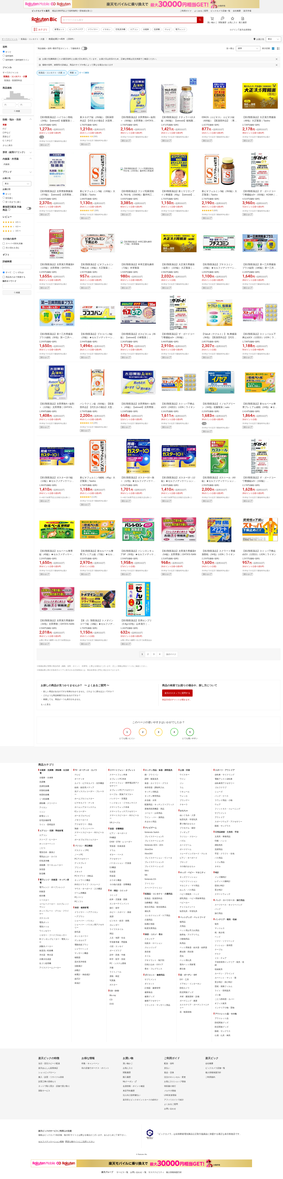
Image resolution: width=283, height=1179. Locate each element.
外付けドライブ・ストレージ (87, 884)
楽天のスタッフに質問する (177, 693)
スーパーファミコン (153, 888)
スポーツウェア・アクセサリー (228, 821)
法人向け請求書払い (132, 1095)
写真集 (112, 980)
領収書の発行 (170, 1086)
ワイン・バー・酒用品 (154, 817)
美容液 (148, 952)
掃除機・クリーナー (48, 803)
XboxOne (149, 849)
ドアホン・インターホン (190, 984)
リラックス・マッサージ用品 (157, 1005)
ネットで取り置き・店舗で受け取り (54, 1086)
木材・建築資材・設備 (189, 996)
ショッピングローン (47, 1072)
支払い (167, 1068)
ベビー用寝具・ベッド (189, 894)
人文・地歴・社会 (117, 938)
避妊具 (148, 911)
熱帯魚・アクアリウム (189, 935)
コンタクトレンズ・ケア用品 (157, 915)
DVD (112, 1004)
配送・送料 (169, 1063)
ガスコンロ (44, 918)
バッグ (218, 909)
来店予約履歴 (129, 1091)
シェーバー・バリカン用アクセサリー (89, 926)
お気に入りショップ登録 (175, 1081)
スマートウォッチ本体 (119, 807)
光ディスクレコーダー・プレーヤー (89, 793)
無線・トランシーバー (84, 828)
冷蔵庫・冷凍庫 (46, 777)
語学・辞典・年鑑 (117, 955)
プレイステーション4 (154, 841)
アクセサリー (115, 859)
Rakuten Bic (44, 19)
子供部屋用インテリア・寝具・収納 (229, 963)
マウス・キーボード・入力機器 (88, 889)
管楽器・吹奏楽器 (117, 846)
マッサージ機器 (81, 953)
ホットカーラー (81, 936)
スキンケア (149, 939)
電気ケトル (44, 926)
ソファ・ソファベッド (224, 941)
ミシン (42, 812)
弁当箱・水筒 (150, 800)
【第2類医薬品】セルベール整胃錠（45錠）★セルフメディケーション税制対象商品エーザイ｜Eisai (56, 554)
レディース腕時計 (222, 881)
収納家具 (219, 969)
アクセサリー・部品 (83, 824)
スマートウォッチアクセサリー (123, 811)
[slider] (2, 99)
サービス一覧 (122, 1172)
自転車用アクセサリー (224, 783)
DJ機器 (113, 867)
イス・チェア (220, 958)
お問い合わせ (170, 1109)
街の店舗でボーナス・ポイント (95, 1068)
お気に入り (128, 1068)
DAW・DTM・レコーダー (121, 842)
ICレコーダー (80, 811)
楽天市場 (247, 11)
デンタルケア (80, 940)
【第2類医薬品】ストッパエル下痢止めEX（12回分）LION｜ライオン (259, 337)
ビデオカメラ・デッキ (84, 803)
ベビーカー (184, 903)
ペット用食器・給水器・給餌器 (193, 947)
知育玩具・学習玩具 (188, 819)
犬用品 (183, 926)
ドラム (112, 850)
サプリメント (150, 979)
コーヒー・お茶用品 (153, 813)
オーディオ (79, 779)
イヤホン (107, 29)
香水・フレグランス (153, 969)
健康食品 (148, 992)
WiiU (147, 871)
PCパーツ (79, 897)
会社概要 (237, 11)
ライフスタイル (116, 929)
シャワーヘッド (81, 949)
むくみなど (7, 140)
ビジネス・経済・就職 (119, 921)
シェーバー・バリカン (84, 921)
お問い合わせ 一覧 (138, 1172)
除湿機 (42, 873)
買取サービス (44, 1091)
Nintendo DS (150, 879)
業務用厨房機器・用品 (154, 809)
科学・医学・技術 (117, 959)
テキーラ (184, 804)
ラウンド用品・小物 (223, 800)
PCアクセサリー (82, 859)
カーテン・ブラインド (224, 973)
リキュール (184, 792)
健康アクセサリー (152, 1001)
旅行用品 (219, 913)
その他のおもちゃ (187, 866)
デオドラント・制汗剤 (154, 960)
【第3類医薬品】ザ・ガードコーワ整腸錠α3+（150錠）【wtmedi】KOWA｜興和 (259, 481)
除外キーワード (9, 281)
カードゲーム (185, 845)
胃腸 (5, 125)
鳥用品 (183, 943)
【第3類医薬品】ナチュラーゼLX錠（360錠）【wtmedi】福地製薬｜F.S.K (178, 120)
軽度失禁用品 (150, 928)
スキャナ (78, 872)
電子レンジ (180, 29)
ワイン (183, 779)
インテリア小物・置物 (224, 1008)
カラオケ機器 (115, 880)
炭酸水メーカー (46, 946)
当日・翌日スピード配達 (49, 1063)
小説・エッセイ (116, 946)
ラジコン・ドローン (188, 836)
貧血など (6, 136)
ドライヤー (93, 29)
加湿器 (42, 869)
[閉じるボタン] (277, 59)
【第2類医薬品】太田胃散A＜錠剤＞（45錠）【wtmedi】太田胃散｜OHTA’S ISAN (138, 407)
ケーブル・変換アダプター (121, 794)
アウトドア (220, 817)
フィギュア (184, 832)
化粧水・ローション (153, 943)
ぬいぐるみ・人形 (187, 815)
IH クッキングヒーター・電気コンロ (54, 940)
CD (111, 999)
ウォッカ (184, 796)
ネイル (148, 956)
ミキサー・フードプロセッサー (53, 935)
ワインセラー (45, 931)
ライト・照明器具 (47, 824)
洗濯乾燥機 (44, 786)
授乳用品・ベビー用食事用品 (192, 898)
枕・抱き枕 (220, 932)
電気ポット (44, 922)
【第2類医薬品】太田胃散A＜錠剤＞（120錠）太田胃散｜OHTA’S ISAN (56, 407)
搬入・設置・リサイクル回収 (51, 1077)
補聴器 (77, 957)
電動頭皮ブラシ (81, 945)
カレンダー (114, 925)
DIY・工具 (184, 979)
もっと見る (46, 704)
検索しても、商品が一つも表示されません (62, 699)
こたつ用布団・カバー (224, 999)
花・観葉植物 (185, 1012)
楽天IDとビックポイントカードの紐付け (140, 1100)
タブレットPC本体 (118, 779)
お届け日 (6, 189)
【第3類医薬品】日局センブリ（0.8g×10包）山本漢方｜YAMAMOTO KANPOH (136, 624)
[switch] (29, 208)
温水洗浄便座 (80, 962)
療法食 (183, 969)
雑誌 (111, 933)
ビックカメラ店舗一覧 (220, 11)
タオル (218, 866)
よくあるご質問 (201, 11)
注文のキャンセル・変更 (175, 1077)
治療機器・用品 (151, 903)
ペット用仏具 (185, 960)
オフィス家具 (220, 1003)
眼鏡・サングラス (222, 826)
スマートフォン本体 (118, 775)
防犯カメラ (184, 988)
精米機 (42, 896)
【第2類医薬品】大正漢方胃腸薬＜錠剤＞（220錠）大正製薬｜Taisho (178, 268)
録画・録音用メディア (84, 787)
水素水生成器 (45, 959)
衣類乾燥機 (44, 790)
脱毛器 (77, 932)
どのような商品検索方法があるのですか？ (62, 695)
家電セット (59, 29)
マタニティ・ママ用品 (189, 885)
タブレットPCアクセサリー (122, 790)
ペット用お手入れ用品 (189, 930)
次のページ (171, 654)
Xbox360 (149, 853)
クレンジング (150, 947)
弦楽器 (112, 872)
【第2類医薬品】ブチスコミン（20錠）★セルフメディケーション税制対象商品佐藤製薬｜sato (219, 268)
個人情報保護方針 (213, 1072)
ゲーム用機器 (80, 893)
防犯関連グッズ (221, 1022)
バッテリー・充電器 (118, 798)
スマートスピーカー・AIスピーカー (89, 834)
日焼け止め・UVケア (154, 964)
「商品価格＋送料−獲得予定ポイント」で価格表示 (58, 48)
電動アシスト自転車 (223, 779)
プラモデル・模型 (187, 828)
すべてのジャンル (10, 39)
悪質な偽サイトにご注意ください (80, 1141)
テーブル (219, 949)
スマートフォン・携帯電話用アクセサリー (124, 784)
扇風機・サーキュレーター (51, 865)
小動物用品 (184, 939)
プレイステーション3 (154, 862)
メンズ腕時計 (220, 877)
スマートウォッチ (222, 894)
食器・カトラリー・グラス (156, 783)
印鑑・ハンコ (220, 841)
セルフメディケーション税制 (51, 1141)
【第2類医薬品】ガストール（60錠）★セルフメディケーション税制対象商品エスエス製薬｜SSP (219, 481)
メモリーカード (81, 820)
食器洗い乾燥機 (46, 950)
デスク (218, 954)
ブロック (184, 862)
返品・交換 (169, 1072)
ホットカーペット (47, 844)
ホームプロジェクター (84, 798)
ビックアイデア (76, 29)
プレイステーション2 (154, 866)
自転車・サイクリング (224, 775)
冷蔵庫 (146, 29)
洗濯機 (157, 29)
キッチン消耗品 (151, 792)
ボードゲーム (185, 849)
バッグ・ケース (221, 796)
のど (5, 128)
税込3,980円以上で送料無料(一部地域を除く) (72, 11)
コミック (113, 895)
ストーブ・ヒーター (48, 839)
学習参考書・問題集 (118, 942)
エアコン (134, 29)
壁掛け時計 (220, 885)
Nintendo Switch (152, 832)
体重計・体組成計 (82, 974)
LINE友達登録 (170, 1095)
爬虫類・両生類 (186, 952)
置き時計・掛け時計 (223, 982)
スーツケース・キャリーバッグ (228, 905)
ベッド (218, 937)
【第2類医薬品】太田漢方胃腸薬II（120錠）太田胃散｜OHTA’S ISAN (56, 268)
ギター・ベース (116, 854)
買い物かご (128, 1063)
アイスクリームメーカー (50, 968)
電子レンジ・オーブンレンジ (52, 887)
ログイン (234, 30)
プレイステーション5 (154, 836)
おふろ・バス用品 (187, 890)
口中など (6, 132)
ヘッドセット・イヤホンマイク (123, 803)
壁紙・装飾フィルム (223, 986)
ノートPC (79, 854)
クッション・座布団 (223, 945)
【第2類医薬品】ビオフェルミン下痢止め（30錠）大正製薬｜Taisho (96, 268)
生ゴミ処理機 (45, 963)
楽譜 (111, 916)
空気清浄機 (120, 29)
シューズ (219, 792)
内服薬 (6, 164)
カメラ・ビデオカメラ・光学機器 (89, 783)
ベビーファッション (188, 881)
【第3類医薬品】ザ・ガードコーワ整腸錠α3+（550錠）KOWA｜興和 (260, 194)
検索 (18, 111)
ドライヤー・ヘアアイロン (86, 912)
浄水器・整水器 (46, 955)
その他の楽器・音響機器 (120, 884)
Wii (146, 875)
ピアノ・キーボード (118, 833)
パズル (183, 841)
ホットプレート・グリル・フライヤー (54, 912)
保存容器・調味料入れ (154, 787)
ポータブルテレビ (82, 816)
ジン (182, 783)
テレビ (167, 29)
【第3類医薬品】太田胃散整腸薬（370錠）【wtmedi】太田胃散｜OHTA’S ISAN (56, 194)
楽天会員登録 (245, 30)
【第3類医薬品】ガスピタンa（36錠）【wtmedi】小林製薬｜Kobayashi (138, 337)
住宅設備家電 (45, 820)
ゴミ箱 (218, 995)
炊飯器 (42, 891)
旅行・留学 (114, 908)
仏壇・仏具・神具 (222, 1035)
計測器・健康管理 (152, 988)
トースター (44, 900)
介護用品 (148, 920)
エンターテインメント (119, 904)
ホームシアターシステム (85, 807)
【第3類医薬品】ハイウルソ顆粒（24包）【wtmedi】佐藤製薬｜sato (56, 120)
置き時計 (219, 890)
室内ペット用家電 (187, 964)
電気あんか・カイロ (48, 856)
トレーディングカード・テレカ (193, 853)
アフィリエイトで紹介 (174, 1100)
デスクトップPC (82, 850)
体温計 (77, 983)
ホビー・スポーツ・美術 (120, 912)
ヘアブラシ (79, 916)
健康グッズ (149, 996)
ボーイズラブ (115, 950)
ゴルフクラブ (220, 787)
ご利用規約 (210, 1077)
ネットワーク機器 (82, 880)
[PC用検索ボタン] (200, 20)
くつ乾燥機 (44, 799)
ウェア (218, 804)
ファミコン (149, 883)
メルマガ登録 (170, 1091)
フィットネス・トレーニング (227, 809)
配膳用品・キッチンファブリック (159, 804)
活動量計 (78, 966)
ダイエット (149, 984)
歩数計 (77, 970)
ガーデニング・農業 (188, 1001)
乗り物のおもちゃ (187, 824)
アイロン (43, 807)
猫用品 (183, 922)
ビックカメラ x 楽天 (41, 11)
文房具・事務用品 (222, 836)
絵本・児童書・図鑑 (118, 899)
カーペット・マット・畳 (225, 978)
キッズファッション (188, 877)
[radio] (4, 52)
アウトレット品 (221, 1018)
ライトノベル (115, 972)
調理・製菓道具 (151, 779)
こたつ (42, 848)
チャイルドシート (187, 907)
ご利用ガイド (186, 11)
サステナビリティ (156, 1172)
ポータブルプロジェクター (86, 840)
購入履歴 (127, 1077)
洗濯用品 (219, 849)
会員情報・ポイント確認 (133, 1086)
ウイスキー (184, 775)
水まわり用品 (150, 821)
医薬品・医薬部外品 (153, 898)
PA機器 (113, 837)
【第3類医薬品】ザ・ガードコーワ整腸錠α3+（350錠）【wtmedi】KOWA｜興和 (178, 337)
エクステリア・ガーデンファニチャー (194, 1006)
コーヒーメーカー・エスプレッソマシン (54, 905)
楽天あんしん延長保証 (48, 1068)
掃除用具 (219, 845)
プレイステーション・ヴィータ (158, 858)
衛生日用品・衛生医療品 (155, 907)
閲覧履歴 (127, 1072)
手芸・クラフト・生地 (224, 853)
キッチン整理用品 (152, 796)
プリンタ (78, 867)
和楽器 (112, 876)
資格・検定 (114, 976)
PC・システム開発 (118, 963)
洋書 (111, 968)
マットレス (220, 928)
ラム (182, 787)
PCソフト (79, 901)
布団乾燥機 (44, 795)
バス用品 (219, 858)
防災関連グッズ (186, 992)
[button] (4, 95)
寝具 (217, 924)
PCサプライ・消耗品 (84, 876)
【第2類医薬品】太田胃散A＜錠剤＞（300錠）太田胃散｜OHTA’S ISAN (138, 120)
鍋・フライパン (151, 775)
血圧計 (77, 979)
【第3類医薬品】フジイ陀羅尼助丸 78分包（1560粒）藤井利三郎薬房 (137, 194)
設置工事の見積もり (47, 1081)
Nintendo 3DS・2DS (154, 845)
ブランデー (184, 800)
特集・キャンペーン (90, 1063)
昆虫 (182, 956)
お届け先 (6, 178)
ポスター (113, 985)
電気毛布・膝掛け (47, 852)
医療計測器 (149, 924)
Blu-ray (113, 995)
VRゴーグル (115, 822)
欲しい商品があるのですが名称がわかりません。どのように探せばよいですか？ (78, 691)
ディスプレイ (80, 863)
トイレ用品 (220, 862)
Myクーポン (128, 1081)
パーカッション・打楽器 (120, 863)
